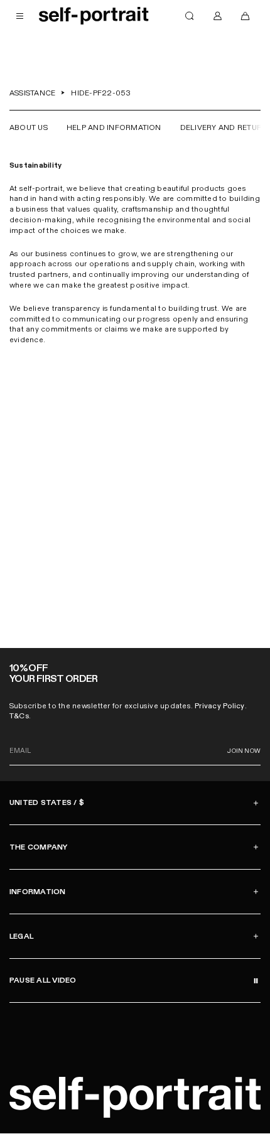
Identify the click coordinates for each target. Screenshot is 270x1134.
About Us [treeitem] (28, 127)
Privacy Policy (219, 706)
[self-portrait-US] (94, 15)
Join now (244, 751)
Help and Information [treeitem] (114, 127)
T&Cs (19, 716)
